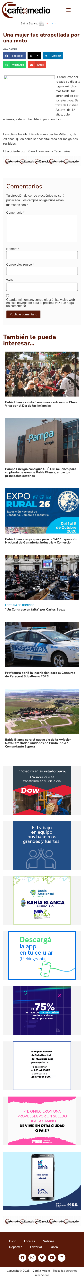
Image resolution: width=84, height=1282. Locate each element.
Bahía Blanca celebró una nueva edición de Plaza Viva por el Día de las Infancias (41, 404)
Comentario (15, 212)
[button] (68, 10)
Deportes (15, 1247)
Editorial (36, 1247)
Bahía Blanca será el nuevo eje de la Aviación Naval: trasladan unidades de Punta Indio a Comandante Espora (38, 743)
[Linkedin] (61, 1258)
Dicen (54, 1247)
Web (9, 280)
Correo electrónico (20, 264)
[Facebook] (22, 1258)
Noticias (48, 1241)
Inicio (12, 1241)
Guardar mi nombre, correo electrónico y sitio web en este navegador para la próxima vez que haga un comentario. (40, 303)
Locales (29, 1241)
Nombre (12, 249)
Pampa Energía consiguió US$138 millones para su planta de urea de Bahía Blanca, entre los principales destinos (40, 472)
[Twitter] (42, 1258)
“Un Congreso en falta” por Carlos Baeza (35, 609)
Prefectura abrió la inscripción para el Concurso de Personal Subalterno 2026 (40, 675)
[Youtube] (52, 1258)
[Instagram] (32, 1258)
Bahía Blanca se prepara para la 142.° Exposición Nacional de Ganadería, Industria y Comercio (41, 541)
